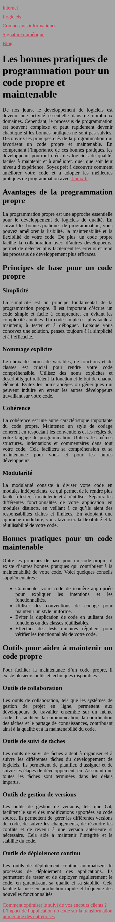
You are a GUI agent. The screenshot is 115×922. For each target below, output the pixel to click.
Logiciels (12, 16)
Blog (7, 43)
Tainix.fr (79, 178)
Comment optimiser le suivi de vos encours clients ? (55, 905)
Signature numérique (23, 34)
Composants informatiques (29, 25)
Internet (10, 7)
